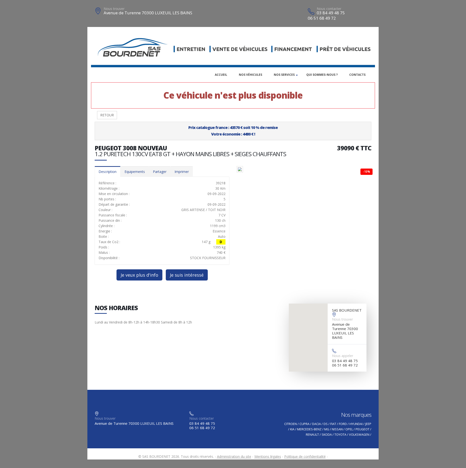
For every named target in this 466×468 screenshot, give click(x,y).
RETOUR (107, 115)
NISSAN (337, 429)
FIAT (333, 424)
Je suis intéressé (187, 275)
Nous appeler (342, 355)
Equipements (135, 171)
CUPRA (304, 424)
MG (326, 429)
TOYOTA (340, 435)
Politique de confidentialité (305, 456)
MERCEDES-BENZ (309, 429)
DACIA (316, 424)
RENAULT (312, 435)
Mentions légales (267, 456)
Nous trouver (114, 8)
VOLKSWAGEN (359, 435)
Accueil (221, 75)
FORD (343, 424)
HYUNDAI (356, 424)
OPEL (349, 429)
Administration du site (234, 456)
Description (107, 171)
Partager (159, 171)
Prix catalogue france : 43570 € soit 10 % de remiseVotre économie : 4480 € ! (233, 131)
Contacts (357, 75)
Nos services (284, 75)
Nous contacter (329, 8)
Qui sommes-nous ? (322, 75)
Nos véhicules (250, 75)
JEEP (368, 424)
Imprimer (182, 171)
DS (326, 424)
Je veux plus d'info (139, 275)
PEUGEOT (362, 429)
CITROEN (290, 424)
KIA (292, 429)
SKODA (327, 435)
